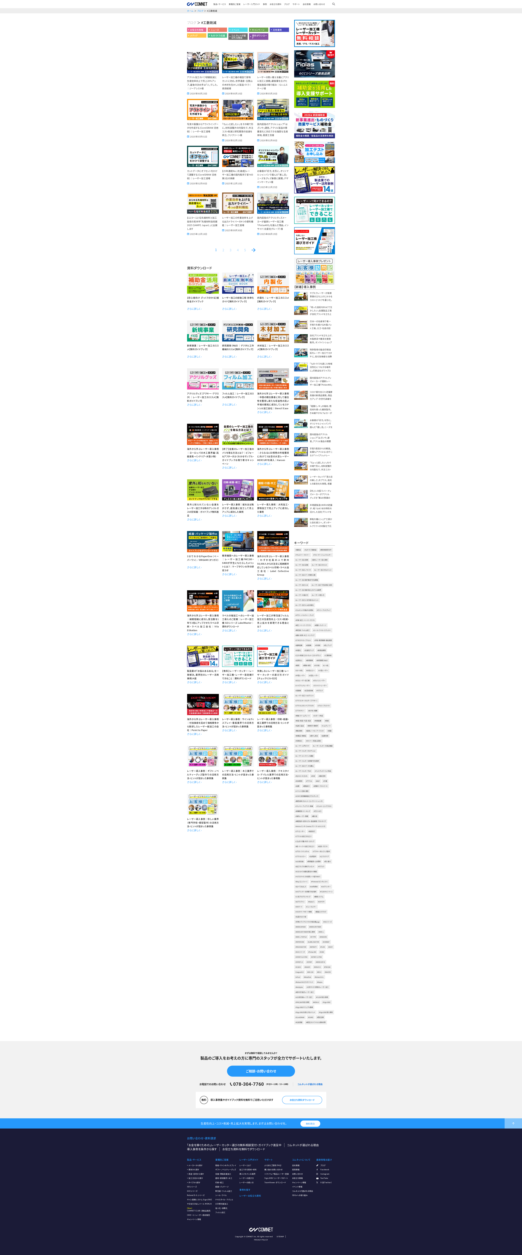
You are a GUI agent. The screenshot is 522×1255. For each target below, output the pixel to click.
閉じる (517, 1223)
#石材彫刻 (299, 781)
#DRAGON (323, 937)
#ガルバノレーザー (319, 680)
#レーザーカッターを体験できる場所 (307, 761)
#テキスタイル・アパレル (303, 640)
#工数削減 (328, 655)
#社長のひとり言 (301, 917)
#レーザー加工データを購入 (305, 766)
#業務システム (318, 897)
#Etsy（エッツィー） (301, 881)
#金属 (297, 786)
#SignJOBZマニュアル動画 (304, 1007)
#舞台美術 (299, 731)
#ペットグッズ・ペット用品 (323, 771)
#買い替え (327, 861)
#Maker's (311, 902)
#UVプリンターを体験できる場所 (306, 892)
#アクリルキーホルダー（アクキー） (306, 701)
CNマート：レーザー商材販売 (198, 1215)
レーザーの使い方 (246, 1182)
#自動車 (308, 645)
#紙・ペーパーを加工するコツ (305, 846)
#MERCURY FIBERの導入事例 (305, 932)
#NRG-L (321, 932)
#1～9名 (325, 665)
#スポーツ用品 (318, 716)
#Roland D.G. (319, 977)
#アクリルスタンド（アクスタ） (305, 706)
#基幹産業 (299, 645)
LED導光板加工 (221, 1203)
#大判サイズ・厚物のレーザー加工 (318, 987)
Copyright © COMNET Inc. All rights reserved (254, 1236)
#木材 (313, 776)
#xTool (298, 977)
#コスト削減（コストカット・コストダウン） (308, 655)
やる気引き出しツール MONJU (199, 1203)
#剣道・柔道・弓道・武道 (303, 721)
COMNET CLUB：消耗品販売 (199, 1210)
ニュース (215, 29)
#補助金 (298, 550)
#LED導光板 (300, 861)
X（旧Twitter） (326, 1182)
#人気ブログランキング (303, 897)
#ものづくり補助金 (310, 550)
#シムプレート (326, 726)
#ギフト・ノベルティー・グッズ (304, 615)
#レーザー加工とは (302, 585)
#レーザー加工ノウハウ (303, 570)
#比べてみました (301, 886)
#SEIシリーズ (327, 922)
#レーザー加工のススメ (319, 565)
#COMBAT (326, 942)
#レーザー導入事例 (302, 560)
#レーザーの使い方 (318, 595)
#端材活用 (322, 776)
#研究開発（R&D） (322, 660)
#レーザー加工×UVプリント (305, 695)
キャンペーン (258, 29)
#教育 (297, 665)
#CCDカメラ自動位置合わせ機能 (306, 871)
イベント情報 (297, 1186)
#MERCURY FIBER (315, 927)
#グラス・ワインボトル (302, 851)
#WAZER (328, 972)
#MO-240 (310, 972)
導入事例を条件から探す (202, 1149)
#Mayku (319, 982)
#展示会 (314, 816)
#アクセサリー (300, 711)
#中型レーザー (300, 675)
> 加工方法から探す (195, 1178)
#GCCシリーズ (300, 952)
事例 (265, 4)
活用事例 (277, 29)
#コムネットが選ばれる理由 (304, 610)
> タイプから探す (194, 1182)
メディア (194, 35)
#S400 (322, 952)
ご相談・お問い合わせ (261, 1071)
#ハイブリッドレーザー (303, 685)
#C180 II (298, 967)
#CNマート (299, 907)
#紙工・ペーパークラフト (303, 625)
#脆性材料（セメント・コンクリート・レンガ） (309, 801)
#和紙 (327, 721)
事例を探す (244, 1189)
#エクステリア (324, 856)
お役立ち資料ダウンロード (302, 1099)
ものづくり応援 (218, 35)
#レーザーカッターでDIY (303, 771)
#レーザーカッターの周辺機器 (323, 746)
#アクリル (309, 781)
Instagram (325, 1174)
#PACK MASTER (301, 947)
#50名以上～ (310, 670)
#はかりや (321, 902)
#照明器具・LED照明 (314, 861)
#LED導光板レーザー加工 (304, 997)
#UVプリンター (326, 886)
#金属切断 (324, 736)
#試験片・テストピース (320, 786)
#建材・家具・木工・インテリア (305, 635)
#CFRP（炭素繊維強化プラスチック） (307, 796)
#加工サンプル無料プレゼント (305, 866)
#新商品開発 (321, 650)
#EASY (330, 947)
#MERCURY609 (301, 927)
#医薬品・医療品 (301, 736)
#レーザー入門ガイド (302, 746)
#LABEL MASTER (313, 942)
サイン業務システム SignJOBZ (199, 1199)
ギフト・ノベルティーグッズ (225, 1169)
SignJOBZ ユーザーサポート (276, 1178)
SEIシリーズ (192, 1186)
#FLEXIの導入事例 (322, 997)
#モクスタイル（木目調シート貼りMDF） (308, 876)
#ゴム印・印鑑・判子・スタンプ (305, 841)
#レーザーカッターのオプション (306, 751)
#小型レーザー (323, 670)
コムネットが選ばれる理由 (238, 36)
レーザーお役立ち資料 (250, 1195)
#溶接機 (298, 690)
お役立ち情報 (196, 29)
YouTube (324, 1178)
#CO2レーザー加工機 (303, 680)
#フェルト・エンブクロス (324, 806)
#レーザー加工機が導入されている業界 (308, 590)
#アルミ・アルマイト (324, 706)
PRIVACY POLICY (261, 1240)
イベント (235, 29)
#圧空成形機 (308, 690)
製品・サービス (219, 4)
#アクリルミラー (301, 856)
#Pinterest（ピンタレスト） (319, 881)
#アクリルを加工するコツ (303, 836)
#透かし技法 (314, 736)
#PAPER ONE (300, 942)
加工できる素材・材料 (248, 1169)
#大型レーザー (314, 675)
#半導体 (317, 645)
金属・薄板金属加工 (223, 1174)
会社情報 (307, 4)
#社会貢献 (299, 1022)
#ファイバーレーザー (320, 685)
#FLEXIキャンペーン (326, 892)
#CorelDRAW (300, 1017)
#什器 (325, 781)
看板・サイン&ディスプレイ (225, 1165)
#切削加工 (299, 741)
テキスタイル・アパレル (224, 1199)
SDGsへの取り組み (300, 1195)
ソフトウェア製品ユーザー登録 (276, 1174)
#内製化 (298, 650)
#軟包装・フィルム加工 (303, 630)
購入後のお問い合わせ (273, 1169)
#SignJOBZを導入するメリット (305, 1012)
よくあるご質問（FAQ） (273, 1165)
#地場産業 (317, 721)
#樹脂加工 (306, 786)
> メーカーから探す (195, 1165)
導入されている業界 (247, 1174)
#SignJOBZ (326, 1002)
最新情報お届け (324, 1159)
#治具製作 (312, 856)
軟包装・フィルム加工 (223, 1191)
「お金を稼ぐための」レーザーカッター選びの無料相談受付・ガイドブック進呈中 (234, 1145)
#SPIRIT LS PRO (316, 957)
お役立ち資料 (275, 4)
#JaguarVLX (300, 972)
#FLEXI (322, 947)
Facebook (324, 1169)
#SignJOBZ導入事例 (326, 1012)
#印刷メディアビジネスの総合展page (308, 922)
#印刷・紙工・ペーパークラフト (305, 620)
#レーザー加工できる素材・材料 (322, 585)
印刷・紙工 (219, 1182)
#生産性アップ (309, 650)
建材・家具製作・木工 (223, 1178)
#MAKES (307, 967)
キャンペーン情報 (194, 1219)
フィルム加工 (220, 1212)
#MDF (318, 781)
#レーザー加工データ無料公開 (305, 575)
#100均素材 (314, 886)
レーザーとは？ (245, 1165)
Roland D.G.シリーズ (196, 1195)
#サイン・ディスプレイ (323, 610)
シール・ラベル (221, 1195)
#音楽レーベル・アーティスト (315, 731)
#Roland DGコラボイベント (304, 982)
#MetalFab (307, 977)
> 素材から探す (193, 1169)
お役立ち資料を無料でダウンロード (243, 1149)
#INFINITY (313, 947)
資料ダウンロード (259, 36)
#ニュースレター (311, 907)
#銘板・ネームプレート (303, 716)
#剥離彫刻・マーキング (303, 811)
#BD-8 (319, 972)
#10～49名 (299, 670)
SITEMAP (280, 1236)
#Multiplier (299, 987)
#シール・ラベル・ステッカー (322, 630)
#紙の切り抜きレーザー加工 (305, 992)
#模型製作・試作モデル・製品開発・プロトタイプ (311, 821)
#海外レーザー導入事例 (319, 560)
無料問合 (310, 1123)
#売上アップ (328, 645)
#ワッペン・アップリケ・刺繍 (304, 806)
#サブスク (319, 690)
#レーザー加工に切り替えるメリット (307, 600)
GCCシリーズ (192, 1191)
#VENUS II (317, 967)
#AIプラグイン (300, 902)
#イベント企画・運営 (302, 791)
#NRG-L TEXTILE (301, 937)
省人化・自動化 (221, 1208)
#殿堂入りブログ (320, 912)
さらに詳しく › (194, 309)
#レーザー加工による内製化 (305, 605)
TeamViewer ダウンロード (275, 1182)
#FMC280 (327, 967)
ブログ (287, 4)
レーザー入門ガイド (251, 4)
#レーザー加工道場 (302, 565)
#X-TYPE (313, 937)
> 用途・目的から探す (195, 1174)
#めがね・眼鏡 (312, 711)
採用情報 (296, 1169)
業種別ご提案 (234, 4)
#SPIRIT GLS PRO (301, 957)
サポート (296, 4)
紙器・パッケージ (222, 1186)
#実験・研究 (307, 665)
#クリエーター (300, 831)
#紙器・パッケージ (320, 625)
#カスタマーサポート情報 (304, 912)
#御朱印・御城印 (312, 726)
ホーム (190, 10)
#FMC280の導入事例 (302, 1002)
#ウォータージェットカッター (322, 555)
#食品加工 (311, 831)
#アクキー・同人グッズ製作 (321, 851)
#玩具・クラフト (323, 846)
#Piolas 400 (312, 952)
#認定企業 (320, 1017)
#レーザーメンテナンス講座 (304, 756)
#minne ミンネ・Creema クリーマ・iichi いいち (310, 826)
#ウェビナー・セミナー (303, 555)
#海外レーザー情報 (302, 816)
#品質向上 (299, 660)
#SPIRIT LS (299, 962)
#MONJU (316, 1002)
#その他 (316, 665)
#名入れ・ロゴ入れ (301, 776)
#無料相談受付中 (325, 550)
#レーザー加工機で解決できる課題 (307, 580)
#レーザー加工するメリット (323, 570)
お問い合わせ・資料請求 (201, 1138)
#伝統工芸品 (300, 726)
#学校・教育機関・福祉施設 (323, 640)
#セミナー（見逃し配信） (313, 741)
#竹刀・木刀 (317, 811)
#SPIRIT (309, 962)
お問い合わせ (319, 4)
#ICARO (310, 1017)
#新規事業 (309, 660)
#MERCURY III (320, 962)
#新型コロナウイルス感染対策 (316, 1022)
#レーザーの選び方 (302, 595)
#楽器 (329, 731)
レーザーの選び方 (246, 1178)
